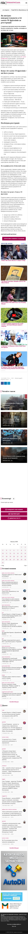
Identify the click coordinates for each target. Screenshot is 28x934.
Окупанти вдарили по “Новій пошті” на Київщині (12, 575)
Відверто (4, 796)
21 (17, 556)
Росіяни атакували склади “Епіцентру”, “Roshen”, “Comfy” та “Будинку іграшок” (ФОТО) (11, 686)
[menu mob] (26, 3)
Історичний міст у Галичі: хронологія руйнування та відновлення (9, 741)
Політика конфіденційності (14, 924)
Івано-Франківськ (6, 589)
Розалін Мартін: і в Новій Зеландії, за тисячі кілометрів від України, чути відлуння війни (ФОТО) (12, 616)
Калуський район (6, 666)
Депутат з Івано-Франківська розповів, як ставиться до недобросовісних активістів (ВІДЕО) (12, 625)
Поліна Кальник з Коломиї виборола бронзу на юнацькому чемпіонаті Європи (12, 669)
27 (14, 559)
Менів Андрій (18, 378)
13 (14, 553)
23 (25, 556)
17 (2, 556)
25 (6, 559)
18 (6, 556)
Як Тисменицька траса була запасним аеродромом (10, 841)
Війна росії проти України (8, 573)
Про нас (14, 926)
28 (17, 559)
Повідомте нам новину (15, 509)
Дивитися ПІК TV (15, 518)
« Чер (2, 565)
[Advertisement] (14, 481)
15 (21, 553)
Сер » (25, 565)
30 (25, 559)
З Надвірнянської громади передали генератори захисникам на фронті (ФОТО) (12, 695)
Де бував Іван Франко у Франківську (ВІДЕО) (12, 633)
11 (6, 553)
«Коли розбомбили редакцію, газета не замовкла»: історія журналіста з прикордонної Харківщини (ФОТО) (12, 813)
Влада (3, 675)
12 (10, 553)
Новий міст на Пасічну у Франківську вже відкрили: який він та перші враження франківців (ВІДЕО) (12, 650)
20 (14, 556)
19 (10, 556)
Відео (3, 631)
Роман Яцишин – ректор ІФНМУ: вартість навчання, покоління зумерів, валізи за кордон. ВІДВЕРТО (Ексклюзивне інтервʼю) (12, 801)
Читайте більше (14, 701)
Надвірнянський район (7, 691)
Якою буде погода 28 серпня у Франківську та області (10, 607)
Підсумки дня (15, 514)
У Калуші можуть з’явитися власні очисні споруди (11, 677)
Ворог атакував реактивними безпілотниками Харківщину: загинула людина (11, 421)
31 (2, 562)
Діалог (5, 705)
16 (25, 553)
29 (21, 559)
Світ (3, 612)
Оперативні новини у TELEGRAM (14, 238)
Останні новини (9, 568)
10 (2, 553)
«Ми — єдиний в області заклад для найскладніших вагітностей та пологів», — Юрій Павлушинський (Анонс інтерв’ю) (11, 770)
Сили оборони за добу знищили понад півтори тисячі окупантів (10, 599)
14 (17, 553)
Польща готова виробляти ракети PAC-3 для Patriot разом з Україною (11, 640)
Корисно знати (4, 379)
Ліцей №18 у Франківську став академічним (13, 10)
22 (21, 556)
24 (2, 559)
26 (10, 559)
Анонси (4, 765)
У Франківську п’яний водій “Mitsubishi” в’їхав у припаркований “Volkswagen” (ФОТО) (12, 660)
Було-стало (5, 737)
